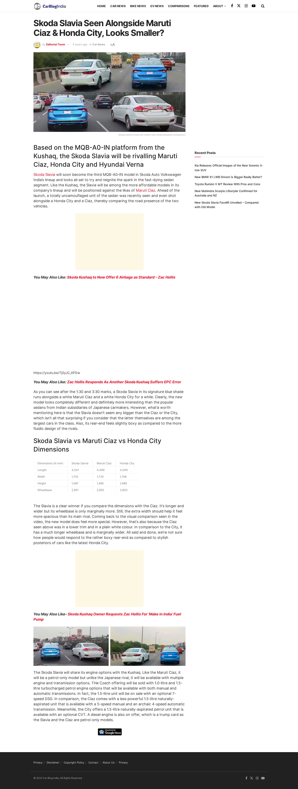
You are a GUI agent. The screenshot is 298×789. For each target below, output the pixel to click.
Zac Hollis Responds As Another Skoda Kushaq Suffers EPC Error (124, 382)
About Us (109, 762)
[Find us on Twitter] (239, 5)
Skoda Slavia (44, 174)
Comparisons (178, 6)
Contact (93, 762)
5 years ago (80, 44)
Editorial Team (55, 44)
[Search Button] (263, 6)
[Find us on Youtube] (253, 6)
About (218, 6)
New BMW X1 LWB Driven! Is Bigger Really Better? (228, 177)
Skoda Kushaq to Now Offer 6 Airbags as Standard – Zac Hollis (121, 277)
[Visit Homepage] (49, 6)
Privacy (37, 762)
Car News (118, 6)
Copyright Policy (74, 762)
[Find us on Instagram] (246, 6)
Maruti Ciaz (145, 190)
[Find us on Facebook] (232, 6)
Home (101, 6)
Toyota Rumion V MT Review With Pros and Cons (227, 184)
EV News (157, 6)
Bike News (138, 6)
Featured (201, 6)
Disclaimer (53, 762)
